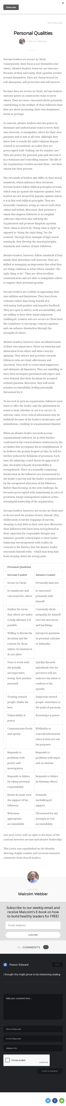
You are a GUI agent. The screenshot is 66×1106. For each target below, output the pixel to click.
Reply (57, 965)
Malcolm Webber (37, 41)
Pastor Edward (18, 964)
